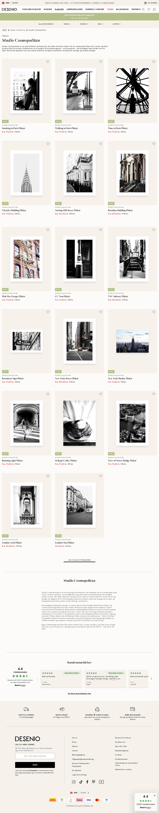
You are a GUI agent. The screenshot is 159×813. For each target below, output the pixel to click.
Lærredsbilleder (75, 9)
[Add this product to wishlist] (48, 62)
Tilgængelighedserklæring (83, 759)
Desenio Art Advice (123, 738)
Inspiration (137, 9)
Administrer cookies (123, 769)
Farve (66, 24)
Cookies (118, 755)
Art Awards (76, 770)
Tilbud (110, 9)
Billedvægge (122, 9)
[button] (146, 802)
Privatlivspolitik (121, 759)
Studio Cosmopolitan (37, 30)
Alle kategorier (45, 24)
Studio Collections (18, 30)
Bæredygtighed (78, 755)
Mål (99, 24)
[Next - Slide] (151, 679)
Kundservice (120, 742)
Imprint (75, 746)
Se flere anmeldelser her (79, 693)
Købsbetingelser (122, 751)
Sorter (116, 24)
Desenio (86, 806)
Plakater (59, 9)
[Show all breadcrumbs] (4, 30)
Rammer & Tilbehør (94, 9)
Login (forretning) (79, 775)
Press (74, 742)
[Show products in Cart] (154, 9)
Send (35, 765)
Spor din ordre (121, 746)
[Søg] (143, 9)
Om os (74, 738)
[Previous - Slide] (37, 679)
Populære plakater (31, 9)
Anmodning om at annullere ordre (126, 764)
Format (83, 24)
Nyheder (48, 9)
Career (75, 751)
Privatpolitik (32, 771)
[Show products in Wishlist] (149, 9)
